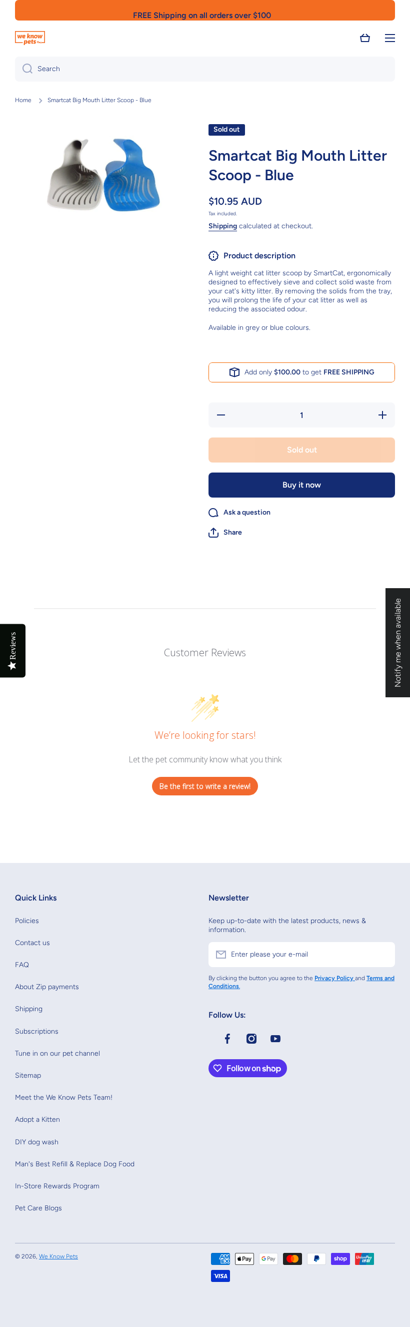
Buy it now (301, 485)
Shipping (222, 226)
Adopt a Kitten (37, 1119)
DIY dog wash (36, 1142)
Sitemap (28, 1075)
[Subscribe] (382, 954)
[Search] (23, 69)
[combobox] (205, 69)
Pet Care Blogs (38, 1208)
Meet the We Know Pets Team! (63, 1097)
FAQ (22, 965)
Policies (27, 921)
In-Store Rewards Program (57, 1186)
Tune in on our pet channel (57, 1053)
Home (23, 100)
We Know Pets (58, 1256)
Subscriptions (36, 1031)
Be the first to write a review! (205, 786)
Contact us (32, 943)
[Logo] (30, 38)
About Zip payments (47, 987)
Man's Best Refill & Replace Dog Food (74, 1164)
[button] (365, 38)
